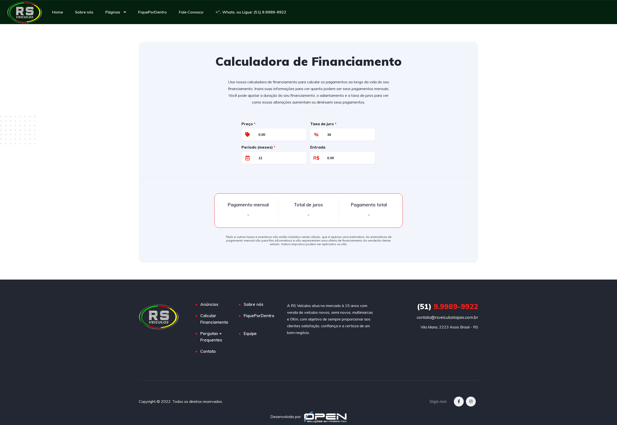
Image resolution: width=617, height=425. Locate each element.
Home (57, 12)
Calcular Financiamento (214, 319)
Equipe (250, 333)
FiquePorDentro (152, 12)
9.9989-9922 (447, 306)
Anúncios (209, 304)
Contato (208, 351)
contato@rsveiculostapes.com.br (447, 317)
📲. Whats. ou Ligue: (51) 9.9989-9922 (250, 12)
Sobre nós (84, 12)
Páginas (112, 12)
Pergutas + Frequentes (211, 336)
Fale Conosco (191, 12)
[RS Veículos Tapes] (24, 12)
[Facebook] (459, 401)
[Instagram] (471, 401)
